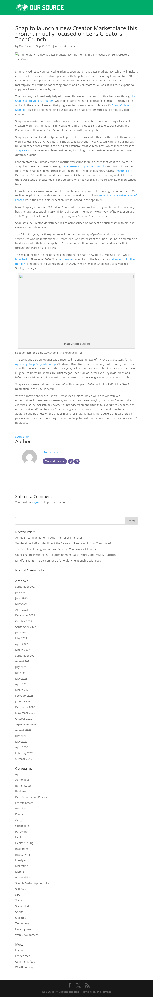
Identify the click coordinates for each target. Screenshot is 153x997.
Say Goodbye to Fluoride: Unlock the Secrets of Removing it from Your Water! (63, 543)
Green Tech (22, 826)
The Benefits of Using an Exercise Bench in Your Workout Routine (56, 549)
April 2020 (21, 747)
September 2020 (25, 724)
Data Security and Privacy (31, 797)
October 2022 (23, 621)
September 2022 (25, 627)
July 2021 (20, 667)
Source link (22, 436)
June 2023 (21, 598)
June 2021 (21, 672)
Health (19, 837)
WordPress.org (24, 967)
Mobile (19, 871)
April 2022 (21, 644)
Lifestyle (20, 860)
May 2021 (21, 678)
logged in (37, 502)
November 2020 (25, 713)
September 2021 (25, 655)
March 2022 (22, 650)
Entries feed (22, 956)
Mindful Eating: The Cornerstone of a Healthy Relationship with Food (58, 560)
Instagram (21, 848)
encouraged (66, 259)
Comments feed (25, 961)
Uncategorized (24, 929)
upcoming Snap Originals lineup (35, 364)
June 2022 (21, 632)
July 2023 (20, 592)
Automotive (22, 779)
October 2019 (23, 759)
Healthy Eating (24, 843)
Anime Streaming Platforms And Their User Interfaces (48, 537)
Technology (22, 923)
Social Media (23, 906)
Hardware (21, 831)
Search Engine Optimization (32, 883)
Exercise (20, 808)
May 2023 (21, 604)
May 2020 (21, 741)
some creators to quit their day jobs (83, 166)
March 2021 (22, 690)
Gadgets (20, 820)
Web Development (26, 935)
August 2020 (23, 730)
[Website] (71, 461)
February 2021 (24, 695)
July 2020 (20, 736)
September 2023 (25, 586)
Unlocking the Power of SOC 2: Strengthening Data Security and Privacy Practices (65, 554)
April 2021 (21, 684)
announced (122, 170)
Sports (19, 912)
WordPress (104, 991)
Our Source (26, 46)
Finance (20, 814)
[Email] (77, 461)
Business (20, 791)
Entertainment (24, 803)
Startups (20, 917)
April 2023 (21, 609)
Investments (23, 854)
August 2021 (23, 661)
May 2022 (21, 638)
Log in (19, 950)
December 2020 (25, 707)
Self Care (20, 889)
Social (19, 900)
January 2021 (23, 701)
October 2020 (23, 718)
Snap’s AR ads (24, 150)
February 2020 (24, 753)
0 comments (72, 46)
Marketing (21, 866)
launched (21, 259)
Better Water (23, 785)
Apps (58, 46)
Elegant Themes (68, 991)
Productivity (22, 877)
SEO (17, 894)
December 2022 (25, 615)
